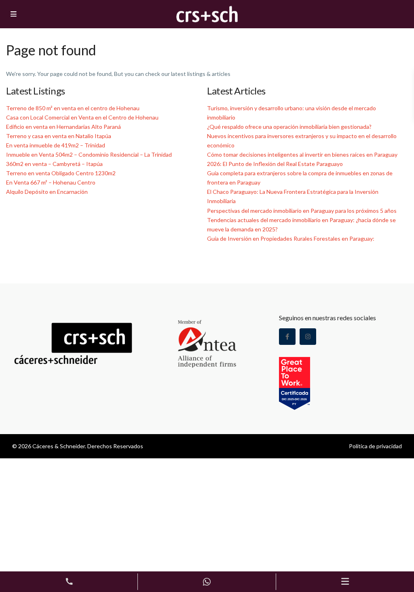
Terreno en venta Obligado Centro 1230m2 (61, 173)
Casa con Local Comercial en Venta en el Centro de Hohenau (82, 117)
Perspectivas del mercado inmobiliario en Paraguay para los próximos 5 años (302, 210)
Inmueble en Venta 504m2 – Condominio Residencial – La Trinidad (89, 154)
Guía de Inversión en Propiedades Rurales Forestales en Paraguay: (290, 238)
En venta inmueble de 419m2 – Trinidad (55, 145)
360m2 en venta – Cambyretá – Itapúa (54, 163)
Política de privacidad (375, 446)
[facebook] (287, 336)
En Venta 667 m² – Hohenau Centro (50, 182)
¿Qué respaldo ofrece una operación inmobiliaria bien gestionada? (289, 126)
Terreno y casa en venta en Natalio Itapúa (58, 135)
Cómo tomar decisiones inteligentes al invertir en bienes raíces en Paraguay (302, 154)
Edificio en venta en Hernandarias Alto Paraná (63, 126)
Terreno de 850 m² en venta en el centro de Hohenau (72, 108)
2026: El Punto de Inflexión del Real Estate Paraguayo (275, 163)
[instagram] (308, 336)
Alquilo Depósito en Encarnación (47, 191)
